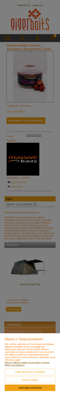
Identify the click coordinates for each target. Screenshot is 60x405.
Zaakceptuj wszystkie (30, 387)
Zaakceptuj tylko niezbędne (30, 371)
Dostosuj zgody (30, 379)
